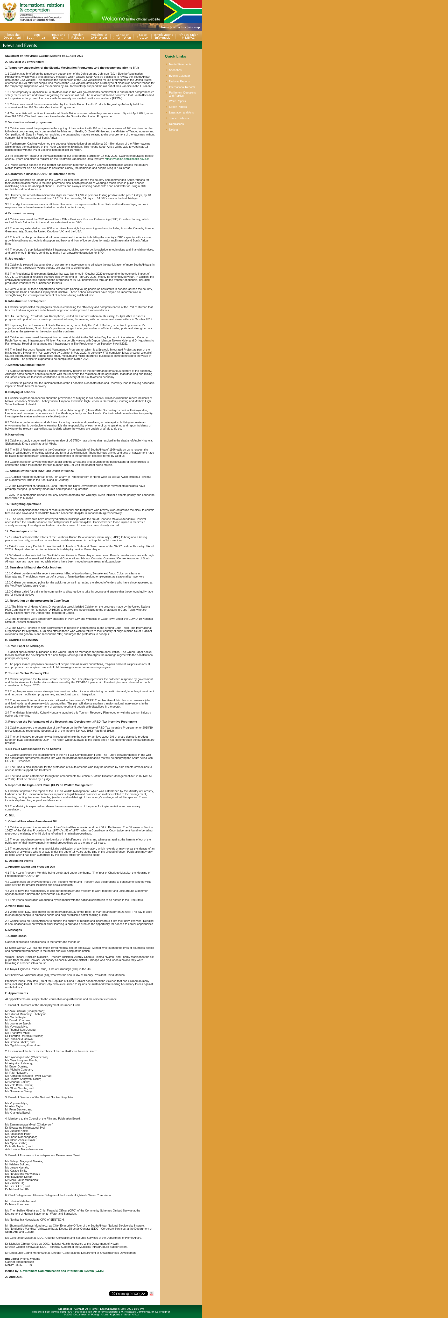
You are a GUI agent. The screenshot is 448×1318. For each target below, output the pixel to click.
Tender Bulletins (179, 118)
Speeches (175, 70)
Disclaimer (65, 1308)
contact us (178, 27)
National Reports (179, 81)
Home (94, 1308)
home (165, 27)
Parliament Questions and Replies (182, 94)
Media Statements (180, 64)
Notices (174, 129)
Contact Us (81, 1308)
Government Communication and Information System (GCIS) (62, 1270)
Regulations (176, 123)
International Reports (182, 87)
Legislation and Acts (181, 112)
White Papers (177, 101)
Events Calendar (179, 75)
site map (194, 27)
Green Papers (178, 106)
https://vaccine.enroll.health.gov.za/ (127, 158)
